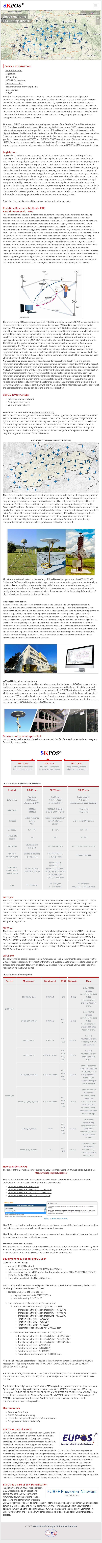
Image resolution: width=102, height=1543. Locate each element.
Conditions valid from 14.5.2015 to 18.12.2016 (29, 1195)
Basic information (13, 70)
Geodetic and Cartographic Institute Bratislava (55, 1526)
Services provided (13, 83)
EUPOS (8, 93)
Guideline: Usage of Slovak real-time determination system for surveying (37, 201)
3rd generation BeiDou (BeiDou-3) (24, 1421)
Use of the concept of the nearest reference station (32, 1418)
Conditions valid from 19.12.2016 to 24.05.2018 (29, 1192)
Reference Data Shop (18, 1412)
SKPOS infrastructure (15, 80)
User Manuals (11, 90)
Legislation (10, 73)
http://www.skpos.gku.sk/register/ (51, 1172)
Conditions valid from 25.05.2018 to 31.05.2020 (29, 1189)
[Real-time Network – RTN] (51, 294)
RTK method (11, 77)
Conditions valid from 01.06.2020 (23, 1186)
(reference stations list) (43, 412)
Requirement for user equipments (21, 86)
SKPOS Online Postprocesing (21, 1415)
